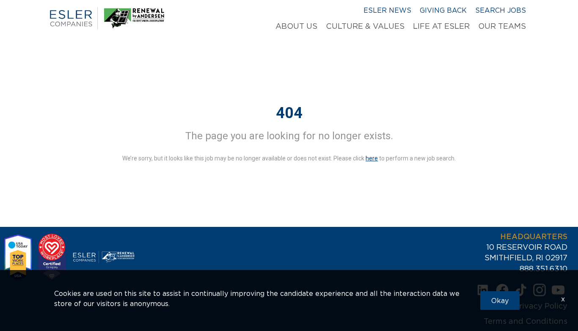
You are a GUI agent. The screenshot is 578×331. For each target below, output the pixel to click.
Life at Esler (441, 26)
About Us (296, 26)
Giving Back (443, 10)
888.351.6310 (543, 269)
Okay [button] (500, 300)
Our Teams (502, 26)
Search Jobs (500, 10)
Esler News (387, 10)
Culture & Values (365, 26)
